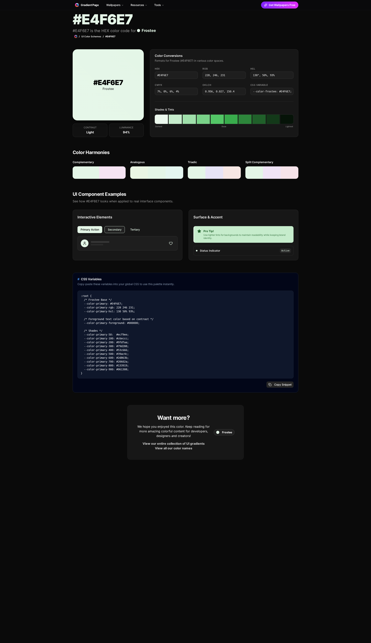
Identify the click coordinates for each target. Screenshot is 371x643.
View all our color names (173, 448)
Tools (157, 5)
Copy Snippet (283, 384)
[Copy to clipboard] (194, 75)
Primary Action (90, 229)
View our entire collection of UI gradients (174, 443)
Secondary (115, 229)
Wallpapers (113, 5)
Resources (137, 5)
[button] (161, 119)
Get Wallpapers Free (282, 5)
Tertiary (135, 229)
